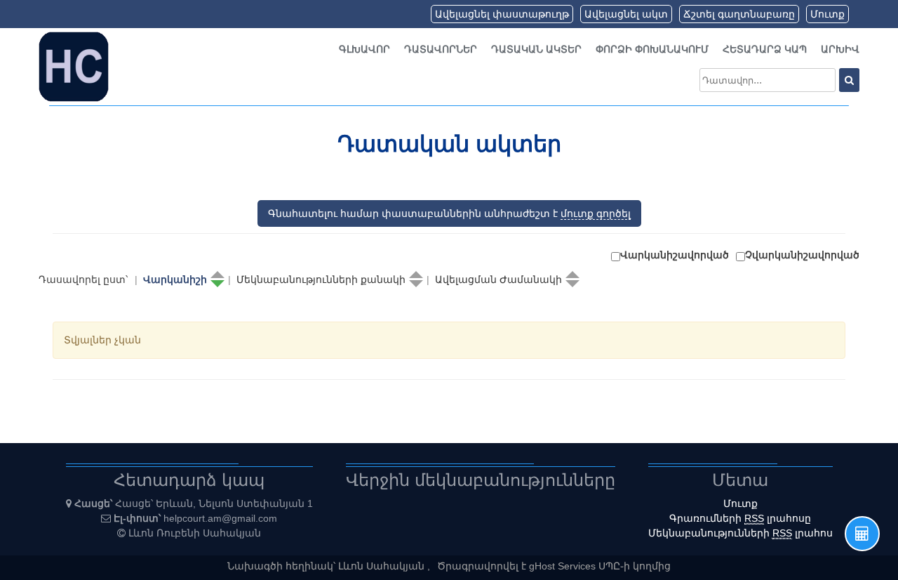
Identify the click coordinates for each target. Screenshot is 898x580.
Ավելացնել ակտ (626, 14)
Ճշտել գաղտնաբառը (739, 14)
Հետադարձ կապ (765, 49)
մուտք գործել (596, 213)
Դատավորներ (440, 49)
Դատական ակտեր (536, 49)
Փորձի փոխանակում (652, 49)
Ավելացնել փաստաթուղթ (502, 14)
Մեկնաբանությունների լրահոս (740, 533)
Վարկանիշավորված (674, 255)
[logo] (74, 66)
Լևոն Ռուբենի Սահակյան (194, 533)
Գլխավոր (364, 49)
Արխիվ (840, 49)
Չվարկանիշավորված (802, 255)
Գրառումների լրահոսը (740, 518)
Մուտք (827, 14)
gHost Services (563, 566)
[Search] (849, 80)
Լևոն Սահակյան (382, 566)
